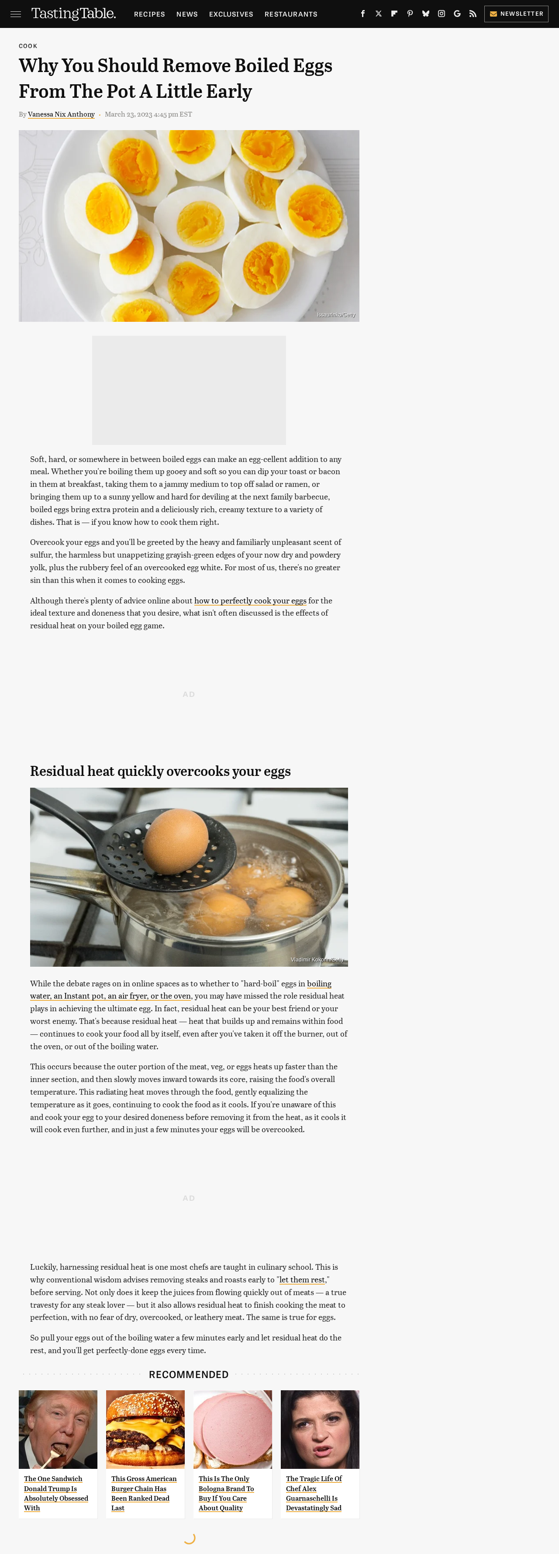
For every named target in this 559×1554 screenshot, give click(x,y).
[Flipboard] (394, 15)
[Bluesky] (425, 15)
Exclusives (231, 14)
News (187, 14)
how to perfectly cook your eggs (250, 600)
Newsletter (522, 13)
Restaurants (291, 14)
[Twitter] (378, 15)
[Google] (457, 15)
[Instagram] (441, 15)
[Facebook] (363, 15)
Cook (28, 45)
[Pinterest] (410, 15)
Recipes (149, 14)
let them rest (302, 1279)
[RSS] (473, 15)
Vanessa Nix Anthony (61, 114)
